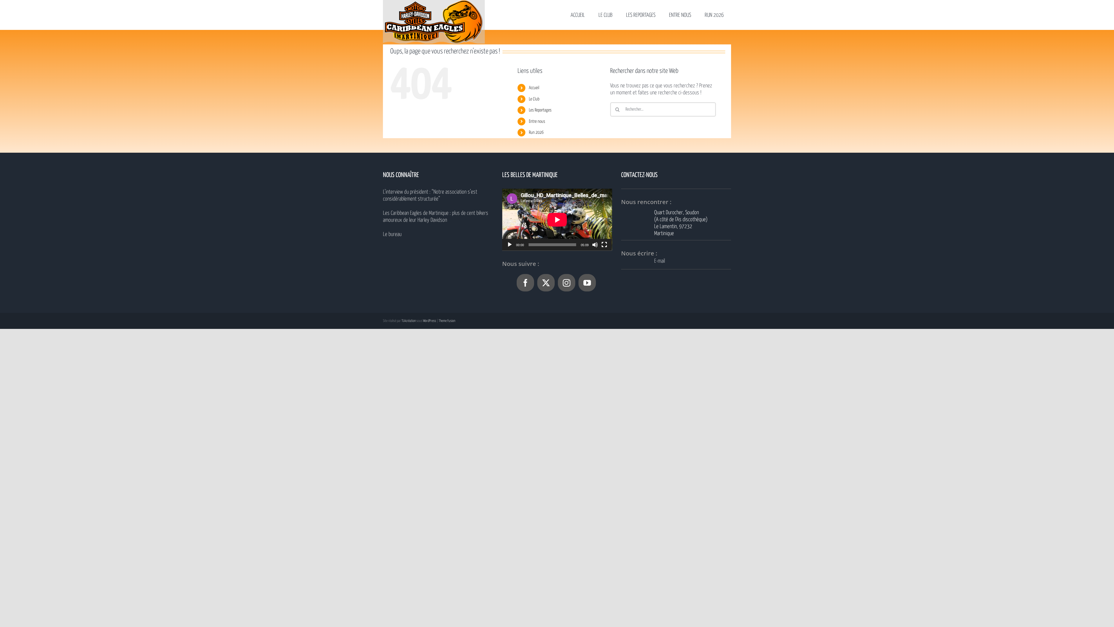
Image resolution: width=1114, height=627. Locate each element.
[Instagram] (566, 282)
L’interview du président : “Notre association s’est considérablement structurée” (430, 195)
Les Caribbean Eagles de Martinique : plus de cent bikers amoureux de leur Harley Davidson (435, 216)
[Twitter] (546, 282)
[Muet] (595, 245)
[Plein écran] (604, 245)
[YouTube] (587, 282)
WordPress (429, 321)
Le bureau (392, 234)
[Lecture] (510, 245)
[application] (557, 220)
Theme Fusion (447, 321)
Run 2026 (536, 132)
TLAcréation (409, 321)
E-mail (659, 261)
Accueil (534, 88)
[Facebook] (525, 282)
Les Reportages (540, 110)
